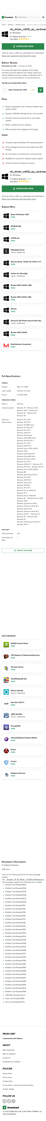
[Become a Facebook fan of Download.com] (4, 1101)
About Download (8, 1050)
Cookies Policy (8, 1081)
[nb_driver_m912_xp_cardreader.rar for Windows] (5, 34)
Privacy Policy (7, 1073)
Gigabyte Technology (11, 865)
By (18, 36)
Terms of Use (7, 1077)
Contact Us (6, 1058)
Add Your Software (9, 1054)
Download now (24, 46)
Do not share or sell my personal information (18, 1085)
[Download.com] (7, 17)
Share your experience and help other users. (19, 56)
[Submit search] (16, 17)
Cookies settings (8, 1089)
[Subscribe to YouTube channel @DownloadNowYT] (13, 1101)
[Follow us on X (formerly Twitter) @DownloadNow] (9, 1101)
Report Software (24, 551)
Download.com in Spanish (11, 1062)
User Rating (14, 39)
